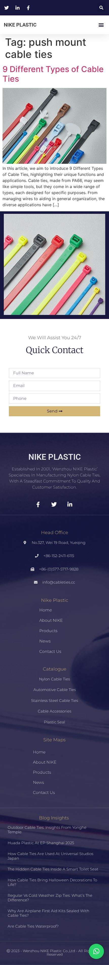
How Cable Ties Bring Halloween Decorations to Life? (52, 882)
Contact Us (50, 651)
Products (48, 630)
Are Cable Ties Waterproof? (33, 926)
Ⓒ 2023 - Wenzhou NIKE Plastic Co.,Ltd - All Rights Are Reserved (55, 953)
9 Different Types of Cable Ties (53, 74)
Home (45, 610)
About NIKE (51, 620)
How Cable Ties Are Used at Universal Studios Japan (50, 856)
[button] (101, 8)
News (45, 641)
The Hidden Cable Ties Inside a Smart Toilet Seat (53, 869)
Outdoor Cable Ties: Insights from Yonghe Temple (47, 829)
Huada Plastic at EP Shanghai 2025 (41, 842)
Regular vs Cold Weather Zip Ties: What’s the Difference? (50, 897)
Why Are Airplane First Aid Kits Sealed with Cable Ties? (48, 913)
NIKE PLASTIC (20, 25)
